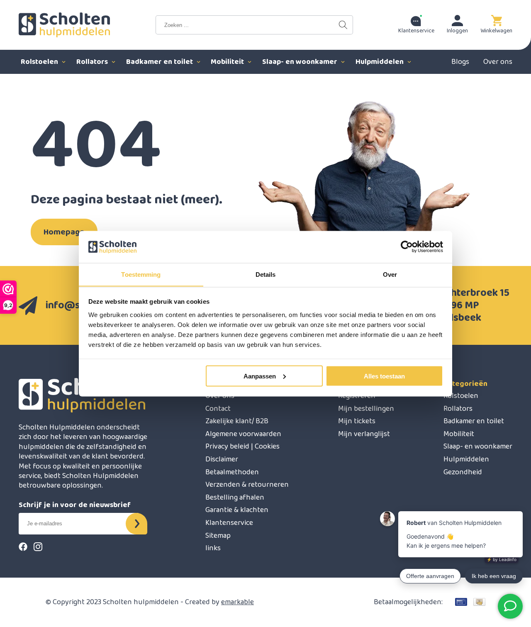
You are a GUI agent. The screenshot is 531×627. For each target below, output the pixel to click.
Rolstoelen (40, 62)
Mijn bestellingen (366, 409)
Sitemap (218, 536)
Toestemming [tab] (141, 274)
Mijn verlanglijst (364, 434)
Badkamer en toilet (160, 62)
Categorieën (465, 384)
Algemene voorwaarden (243, 434)
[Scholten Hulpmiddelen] (64, 24)
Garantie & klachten (236, 510)
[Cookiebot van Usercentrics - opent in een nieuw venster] (406, 247)
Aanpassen (260, 375)
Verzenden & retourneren (247, 484)
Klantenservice (229, 523)
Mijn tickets (356, 421)
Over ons (497, 62)
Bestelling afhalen (234, 497)
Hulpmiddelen (380, 62)
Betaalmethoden (232, 472)
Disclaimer (221, 459)
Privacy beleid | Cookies (242, 446)
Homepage (64, 232)
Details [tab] (266, 274)
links (213, 548)
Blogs (460, 62)
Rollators (93, 62)
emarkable (237, 602)
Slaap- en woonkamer (300, 62)
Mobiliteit (228, 62)
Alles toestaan (384, 375)
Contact (218, 409)
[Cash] (479, 602)
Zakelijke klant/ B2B (236, 421)
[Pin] (461, 602)
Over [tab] (390, 274)
